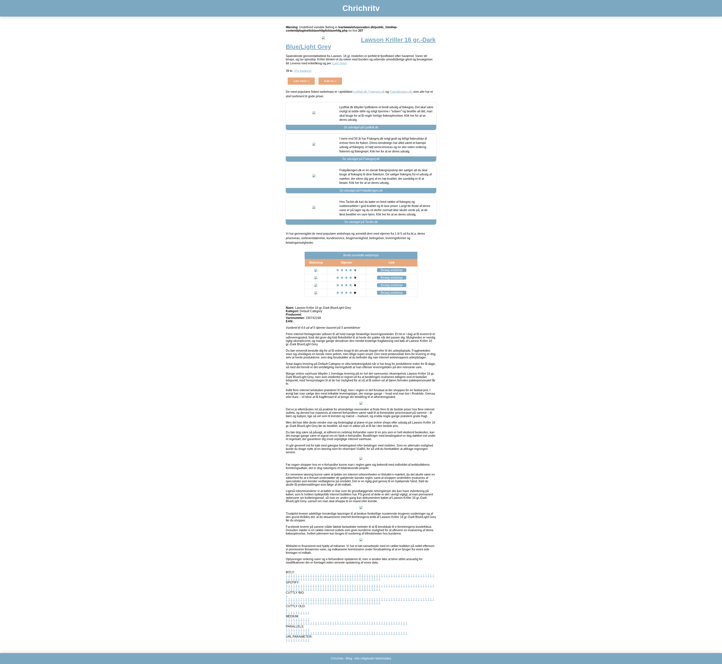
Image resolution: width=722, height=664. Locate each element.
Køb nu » (330, 81)
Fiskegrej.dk (376, 91)
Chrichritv (361, 8)
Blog (349, 658)
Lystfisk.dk (360, 91)
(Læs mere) (339, 63)
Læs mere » (301, 81)
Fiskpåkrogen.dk (401, 91)
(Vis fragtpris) (302, 70)
